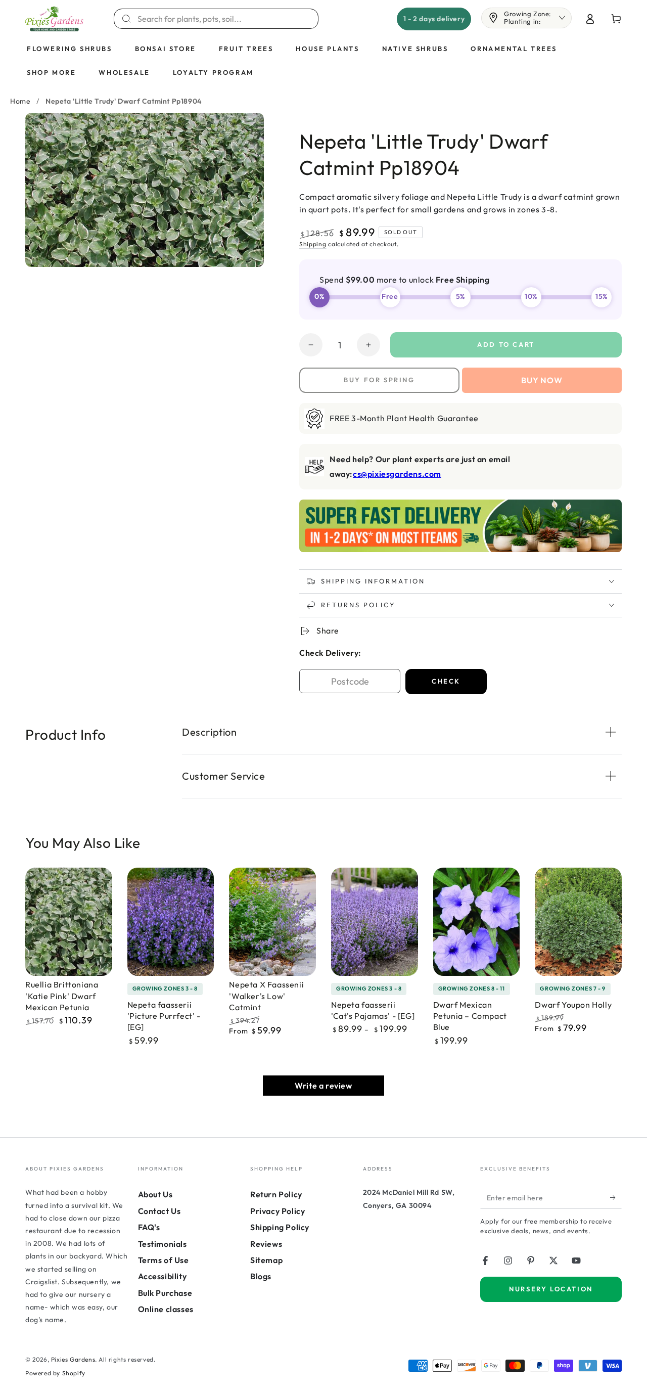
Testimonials (162, 1244)
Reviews (266, 1244)
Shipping (313, 244)
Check (446, 681)
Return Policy (276, 1194)
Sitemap (266, 1260)
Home (20, 101)
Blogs (260, 1276)
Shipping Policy (279, 1227)
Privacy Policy (277, 1211)
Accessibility (162, 1276)
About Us (155, 1194)
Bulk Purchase (165, 1293)
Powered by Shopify (55, 1373)
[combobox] (222, 18)
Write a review (323, 1086)
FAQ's (149, 1227)
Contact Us (159, 1211)
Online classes (166, 1309)
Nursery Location (551, 1289)
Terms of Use (163, 1260)
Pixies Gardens (73, 1359)
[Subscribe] (616, 1197)
